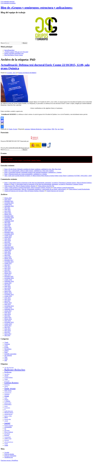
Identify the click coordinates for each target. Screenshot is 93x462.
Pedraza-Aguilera (8, 425)
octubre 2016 (8, 280)
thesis (61, 129)
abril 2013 (7, 332)
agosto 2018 (7, 250)
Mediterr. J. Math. (8, 415)
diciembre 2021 (8, 201)
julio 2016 (7, 284)
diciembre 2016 (8, 276)
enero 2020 (7, 230)
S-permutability (7, 437)
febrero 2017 (8, 273)
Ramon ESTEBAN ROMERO (27, 72)
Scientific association (10, 354)
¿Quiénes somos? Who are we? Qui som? (16, 52)
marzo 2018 (7, 257)
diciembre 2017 (8, 260)
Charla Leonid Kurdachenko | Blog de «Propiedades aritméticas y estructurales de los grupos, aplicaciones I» (35, 189)
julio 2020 (7, 222)
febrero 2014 (8, 319)
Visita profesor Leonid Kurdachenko (63, 187)
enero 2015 (7, 304)
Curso (6, 345)
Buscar (3, 43)
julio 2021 (7, 207)
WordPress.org (8, 457)
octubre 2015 (8, 296)
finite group (10, 388)
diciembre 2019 (8, 232)
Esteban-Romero (11, 383)
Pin (56, 129)
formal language (7, 392)
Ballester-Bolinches (36, 129)
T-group (6, 443)
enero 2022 (7, 199)
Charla (10, 129)
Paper (6, 352)
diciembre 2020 (8, 216)
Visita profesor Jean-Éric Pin (46, 186)
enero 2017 (7, 275)
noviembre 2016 (9, 278)
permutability (8, 427)
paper (7, 423)
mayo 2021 (7, 211)
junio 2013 (7, 329)
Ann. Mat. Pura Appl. (9, 367)
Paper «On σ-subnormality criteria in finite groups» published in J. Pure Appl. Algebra (29, 170)
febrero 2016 (8, 293)
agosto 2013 (7, 325)
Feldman (6, 386)
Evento (15, 129)
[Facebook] (46, 118)
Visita (6, 359)
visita (6, 445)
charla (6, 376)
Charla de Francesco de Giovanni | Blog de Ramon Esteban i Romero (24, 191)
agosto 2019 (7, 237)
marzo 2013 (7, 334)
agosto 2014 (7, 311)
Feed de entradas (9, 454)
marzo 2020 (7, 227)
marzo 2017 (7, 271)
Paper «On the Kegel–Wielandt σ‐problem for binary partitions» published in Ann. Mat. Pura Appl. (32, 169)
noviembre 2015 (9, 294)
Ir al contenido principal (7, 1)
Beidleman (7, 372)
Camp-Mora (6, 374)
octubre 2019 (8, 235)
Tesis (5, 357)
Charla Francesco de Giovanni (55, 191)
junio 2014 (7, 312)
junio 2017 (7, 266)
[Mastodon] (46, 121)
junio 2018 (7, 252)
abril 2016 (7, 289)
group (6, 396)
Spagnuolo (6, 440)
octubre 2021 (8, 204)
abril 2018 (7, 255)
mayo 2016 (7, 288)
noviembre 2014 (9, 306)
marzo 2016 (7, 291)
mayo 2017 (7, 268)
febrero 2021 (8, 214)
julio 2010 (7, 335)
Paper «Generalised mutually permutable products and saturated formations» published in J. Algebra (32, 172)
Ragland (6, 435)
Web (5, 360)
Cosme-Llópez (47, 129)
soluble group (7, 438)
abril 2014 (7, 316)
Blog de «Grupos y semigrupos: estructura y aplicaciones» (37, 7)
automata (27, 129)
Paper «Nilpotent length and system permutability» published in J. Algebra (25, 174)
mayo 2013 (7, 330)
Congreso (7, 344)
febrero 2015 (8, 302)
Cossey (6, 379)
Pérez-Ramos (7, 433)
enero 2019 (7, 245)
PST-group (7, 430)
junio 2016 (7, 286)
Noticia (6, 350)
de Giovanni (7, 380)
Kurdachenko (7, 407)
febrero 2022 (8, 198)
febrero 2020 (8, 229)
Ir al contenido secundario (8, 3)
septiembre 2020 (9, 221)
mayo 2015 (7, 299)
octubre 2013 (8, 324)
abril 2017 (7, 270)
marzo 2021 (7, 212)
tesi (59, 129)
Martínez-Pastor (8, 412)
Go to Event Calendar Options (32, 160)
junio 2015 (7, 298)
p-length (6, 421)
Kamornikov (8, 404)
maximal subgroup (8, 414)
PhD (53, 129)
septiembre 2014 (9, 309)
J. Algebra (7, 401)
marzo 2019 (7, 244)
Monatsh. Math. (7, 419)
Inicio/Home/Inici (9, 50)
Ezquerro (7, 384)
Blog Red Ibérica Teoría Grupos (13, 55)
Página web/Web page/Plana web (14, 53)
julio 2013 (7, 327)
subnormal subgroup (8, 441)
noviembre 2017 (9, 262)
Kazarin (6, 406)
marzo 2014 (7, 317)
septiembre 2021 (9, 206)
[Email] (46, 123)
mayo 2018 (7, 253)
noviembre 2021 (9, 203)
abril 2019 (7, 242)
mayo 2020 (7, 224)
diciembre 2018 (8, 247)
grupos (6, 399)
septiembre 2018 (9, 248)
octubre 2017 (8, 263)
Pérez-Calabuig (8, 432)
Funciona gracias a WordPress (9, 460)
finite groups (8, 391)
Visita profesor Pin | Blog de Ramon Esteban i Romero (20, 186)
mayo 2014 (7, 314)
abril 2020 (7, 225)
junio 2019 (7, 239)
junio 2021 (7, 209)
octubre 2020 (8, 219)
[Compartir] (46, 126)
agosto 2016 (7, 283)
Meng (6, 417)
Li (5, 409)
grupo (5, 398)
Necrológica (7, 349)
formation (6, 394)
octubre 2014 (8, 307)
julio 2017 (7, 265)
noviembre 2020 (9, 217)
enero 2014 (7, 320)
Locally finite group (8, 411)
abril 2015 (7, 301)
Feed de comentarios (10, 455)
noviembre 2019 (9, 234)
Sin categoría (8, 355)
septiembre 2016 (9, 281)
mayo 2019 (7, 240)
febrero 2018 (8, 258)
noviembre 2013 (9, 322)
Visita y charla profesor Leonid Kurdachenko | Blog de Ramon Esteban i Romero (27, 187)
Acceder (6, 452)
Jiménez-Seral (7, 402)
